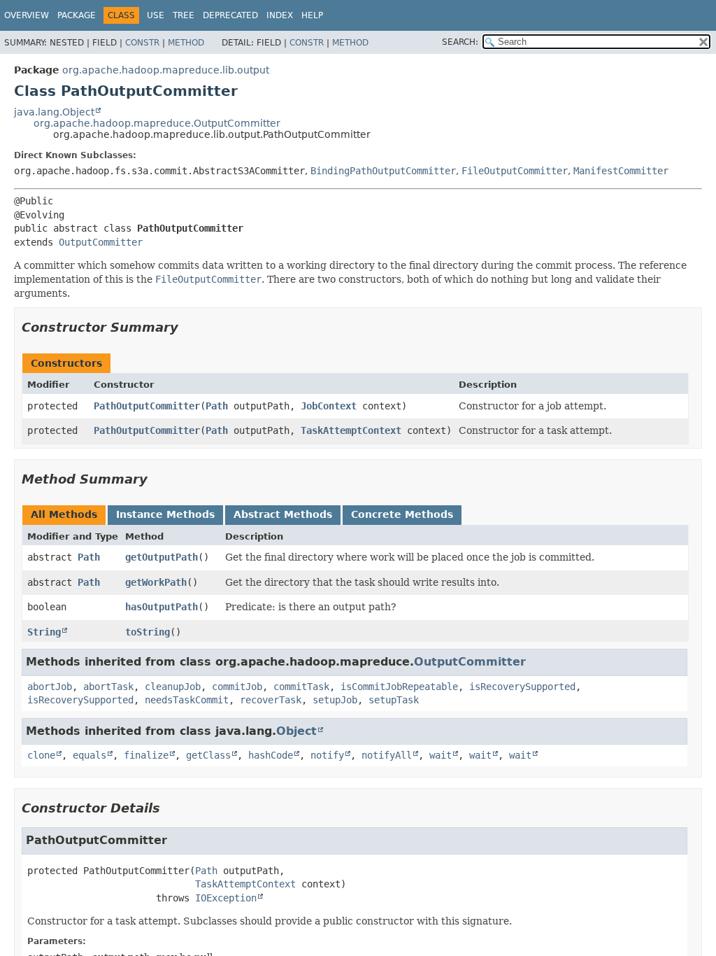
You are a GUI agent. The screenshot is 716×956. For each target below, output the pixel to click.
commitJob (237, 686)
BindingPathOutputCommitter (383, 170)
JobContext (329, 406)
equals (89, 755)
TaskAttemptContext (351, 430)
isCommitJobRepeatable (399, 686)
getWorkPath (156, 582)
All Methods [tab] (64, 514)
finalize (146, 755)
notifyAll (386, 755)
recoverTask (270, 699)
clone (41, 755)
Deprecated (230, 15)
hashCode (270, 755)
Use (155, 15)
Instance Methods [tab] (165, 514)
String (44, 632)
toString (147, 632)
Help (312, 15)
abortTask (108, 686)
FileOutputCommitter (514, 170)
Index (279, 15)
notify (327, 755)
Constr (142, 43)
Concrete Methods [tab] (402, 514)
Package (76, 15)
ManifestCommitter (620, 170)
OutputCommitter (101, 242)
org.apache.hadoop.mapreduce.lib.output (165, 70)
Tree (183, 15)
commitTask (301, 686)
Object (296, 731)
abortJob (49, 686)
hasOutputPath (161, 606)
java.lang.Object (54, 112)
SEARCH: (460, 42)
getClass (208, 755)
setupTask (393, 699)
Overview (26, 15)
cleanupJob (173, 686)
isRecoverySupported (522, 686)
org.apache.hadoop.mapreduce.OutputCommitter (157, 123)
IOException (226, 898)
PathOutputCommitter (147, 406)
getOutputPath (161, 557)
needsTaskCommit (187, 699)
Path (217, 406)
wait (440, 755)
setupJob (335, 699)
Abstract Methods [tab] (283, 514)
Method (186, 43)
